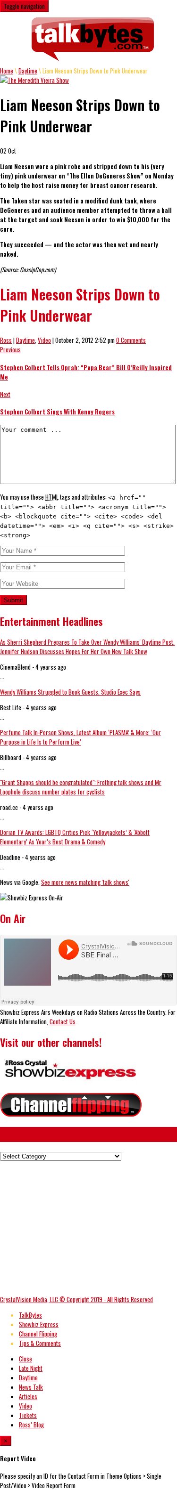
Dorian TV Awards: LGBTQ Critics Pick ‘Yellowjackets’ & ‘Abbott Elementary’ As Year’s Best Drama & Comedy (75, 836)
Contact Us (63, 1021)
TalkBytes (30, 1315)
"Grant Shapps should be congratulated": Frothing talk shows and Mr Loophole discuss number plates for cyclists (80, 786)
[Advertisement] (79, 1227)
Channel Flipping (38, 1333)
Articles (28, 1396)
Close (25, 1358)
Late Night (30, 1368)
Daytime (27, 70)
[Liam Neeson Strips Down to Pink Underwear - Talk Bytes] (93, 39)
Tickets (28, 1415)
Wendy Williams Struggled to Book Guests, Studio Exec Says (70, 691)
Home (6, 70)
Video (44, 340)
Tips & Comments (40, 1343)
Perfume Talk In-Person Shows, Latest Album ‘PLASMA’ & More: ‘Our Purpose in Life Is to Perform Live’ (80, 737)
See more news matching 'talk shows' (85, 882)
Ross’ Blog (31, 1424)
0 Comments (131, 340)
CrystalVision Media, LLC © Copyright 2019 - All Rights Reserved (76, 1299)
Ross (6, 340)
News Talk (31, 1387)
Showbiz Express (39, 1324)
